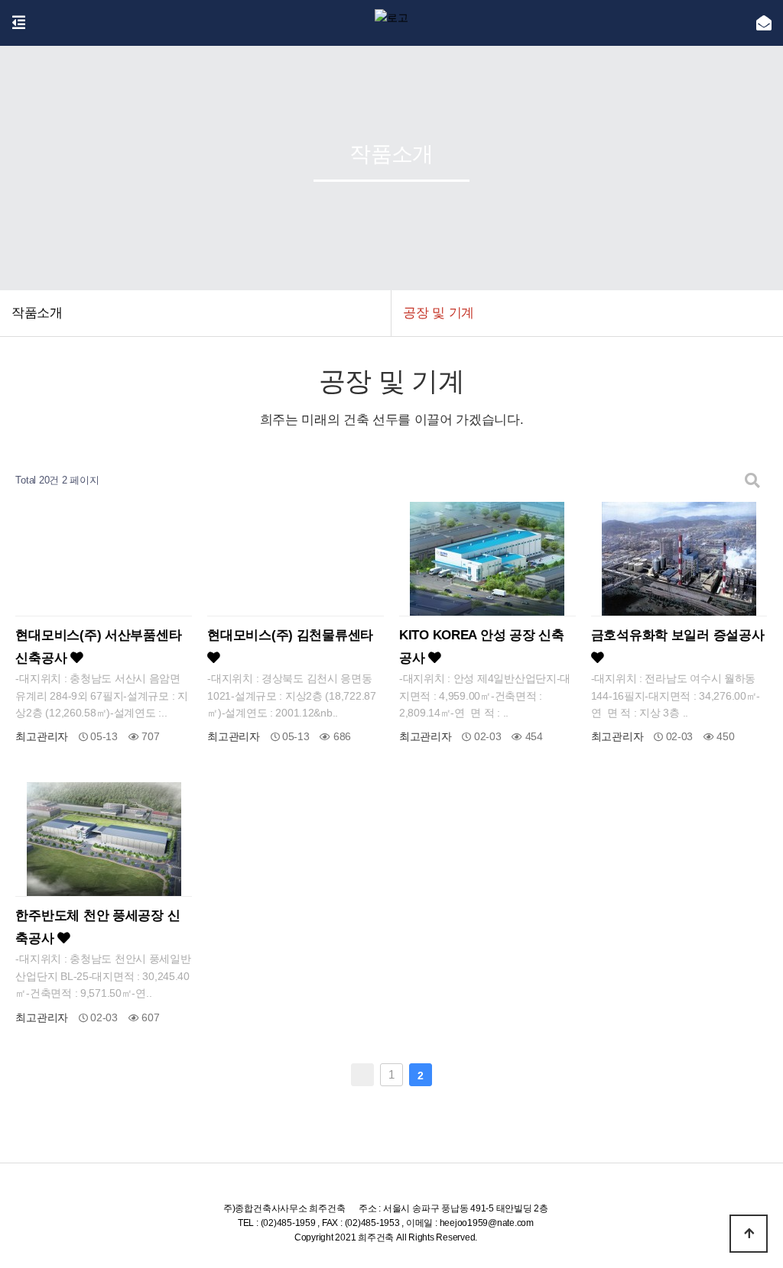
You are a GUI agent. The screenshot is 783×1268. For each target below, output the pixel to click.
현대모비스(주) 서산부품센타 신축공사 (98, 646)
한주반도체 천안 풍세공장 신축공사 (97, 927)
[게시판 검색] (752, 480)
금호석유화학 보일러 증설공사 (678, 635)
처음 (362, 1074)
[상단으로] (748, 1234)
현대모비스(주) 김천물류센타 (290, 635)
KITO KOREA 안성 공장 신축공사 (481, 646)
